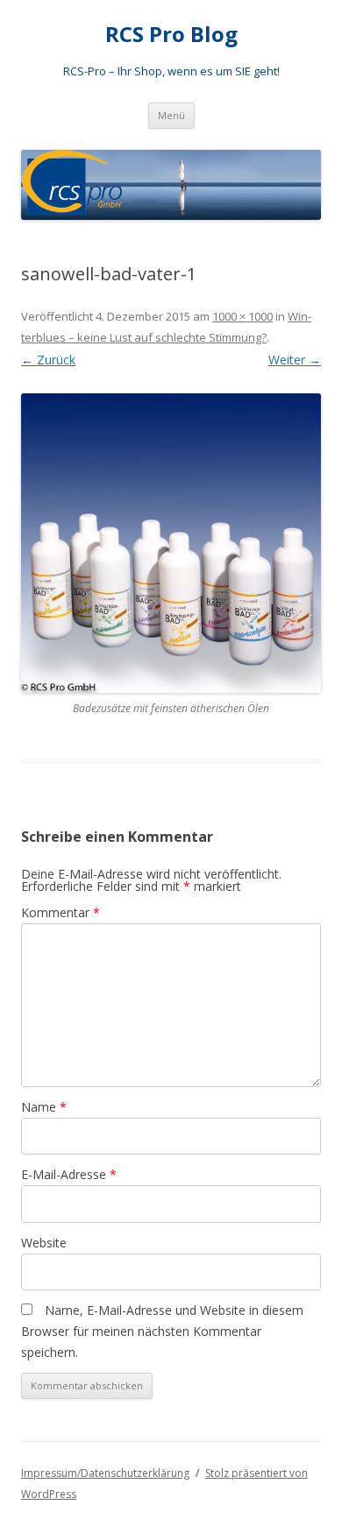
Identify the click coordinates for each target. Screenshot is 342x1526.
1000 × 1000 (242, 316)
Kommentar (60, 912)
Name (44, 1107)
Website (44, 1242)
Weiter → (294, 359)
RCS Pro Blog (171, 34)
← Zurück (48, 359)
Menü (171, 115)
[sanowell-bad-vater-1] (171, 543)
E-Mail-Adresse (69, 1174)
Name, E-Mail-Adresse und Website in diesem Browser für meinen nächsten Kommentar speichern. (162, 1331)
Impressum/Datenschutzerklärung (105, 1473)
